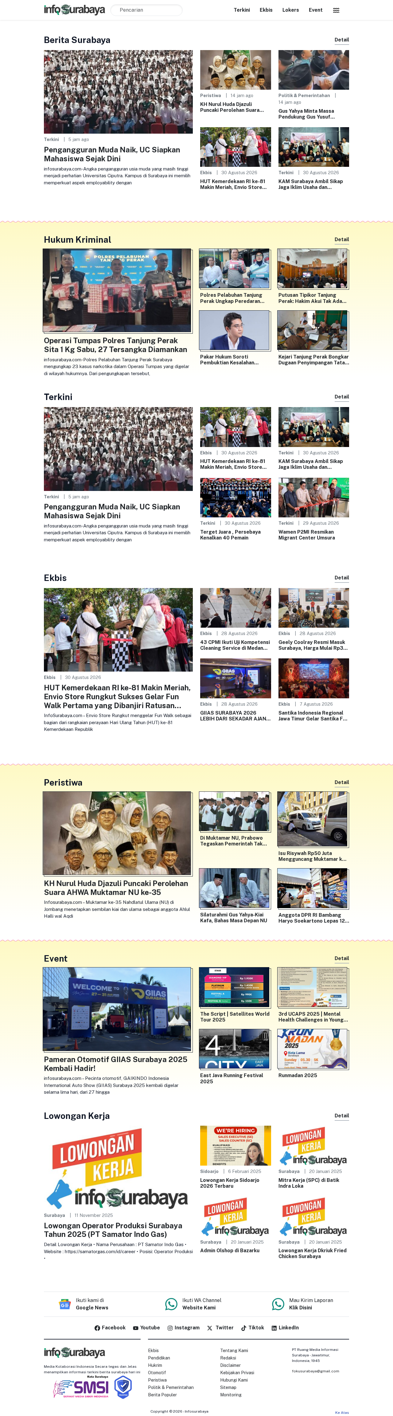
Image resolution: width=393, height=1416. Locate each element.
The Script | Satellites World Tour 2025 (235, 1017)
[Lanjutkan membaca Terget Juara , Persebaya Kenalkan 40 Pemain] (235, 497)
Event (316, 10)
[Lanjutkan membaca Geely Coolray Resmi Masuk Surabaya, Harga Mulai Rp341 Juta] (313, 607)
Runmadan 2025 (297, 1075)
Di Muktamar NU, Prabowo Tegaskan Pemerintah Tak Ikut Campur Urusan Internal (233, 841)
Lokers (290, 10)
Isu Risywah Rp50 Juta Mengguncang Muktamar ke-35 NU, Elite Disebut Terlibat (313, 856)
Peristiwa (210, 95)
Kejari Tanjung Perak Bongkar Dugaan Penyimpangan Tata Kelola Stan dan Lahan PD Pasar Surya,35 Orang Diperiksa (313, 360)
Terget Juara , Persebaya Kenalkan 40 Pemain (230, 535)
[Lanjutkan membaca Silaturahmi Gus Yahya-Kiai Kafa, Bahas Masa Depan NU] (235, 889)
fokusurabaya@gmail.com (315, 1371)
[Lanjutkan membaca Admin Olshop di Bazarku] (235, 1216)
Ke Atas (342, 1412)
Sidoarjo (209, 1171)
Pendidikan (159, 1357)
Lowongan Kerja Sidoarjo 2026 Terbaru (229, 1183)
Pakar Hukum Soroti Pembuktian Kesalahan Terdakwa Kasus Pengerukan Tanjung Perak (235, 360)
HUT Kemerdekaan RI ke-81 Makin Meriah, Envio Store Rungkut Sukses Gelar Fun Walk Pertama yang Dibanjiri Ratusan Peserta (233, 184)
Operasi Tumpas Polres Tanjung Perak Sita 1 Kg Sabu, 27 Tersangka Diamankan (115, 345)
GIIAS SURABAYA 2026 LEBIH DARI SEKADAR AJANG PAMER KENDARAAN (235, 716)
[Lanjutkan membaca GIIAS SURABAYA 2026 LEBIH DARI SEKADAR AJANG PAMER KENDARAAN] (235, 678)
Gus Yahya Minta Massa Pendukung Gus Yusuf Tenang (306, 114)
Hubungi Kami (234, 1380)
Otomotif (157, 1372)
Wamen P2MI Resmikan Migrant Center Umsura (306, 535)
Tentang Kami (234, 1350)
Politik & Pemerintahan (304, 95)
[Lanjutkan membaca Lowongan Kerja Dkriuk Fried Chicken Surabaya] (313, 1216)
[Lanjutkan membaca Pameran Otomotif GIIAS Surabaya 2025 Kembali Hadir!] (118, 1010)
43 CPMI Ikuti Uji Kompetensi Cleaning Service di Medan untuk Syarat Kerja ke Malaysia (235, 645)
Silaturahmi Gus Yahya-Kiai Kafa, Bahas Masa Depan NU (233, 918)
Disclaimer (230, 1365)
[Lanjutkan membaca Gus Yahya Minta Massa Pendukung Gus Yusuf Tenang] (313, 70)
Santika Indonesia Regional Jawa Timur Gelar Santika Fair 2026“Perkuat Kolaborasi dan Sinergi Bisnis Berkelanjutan (313, 716)
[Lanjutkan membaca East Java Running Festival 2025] (235, 1050)
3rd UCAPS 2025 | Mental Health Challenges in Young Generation (311, 1017)
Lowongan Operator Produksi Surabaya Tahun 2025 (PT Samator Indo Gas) (113, 1230)
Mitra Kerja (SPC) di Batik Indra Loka (308, 1183)
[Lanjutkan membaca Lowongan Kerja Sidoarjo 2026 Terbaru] (235, 1145)
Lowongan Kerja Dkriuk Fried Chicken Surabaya (312, 1253)
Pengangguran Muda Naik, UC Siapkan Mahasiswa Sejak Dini (112, 154)
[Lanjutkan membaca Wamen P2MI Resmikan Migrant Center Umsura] (313, 497)
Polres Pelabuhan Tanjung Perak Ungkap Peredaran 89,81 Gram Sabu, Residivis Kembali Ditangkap (232, 298)
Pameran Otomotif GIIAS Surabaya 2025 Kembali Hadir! (115, 1064)
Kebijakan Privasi (237, 1372)
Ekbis (266, 10)
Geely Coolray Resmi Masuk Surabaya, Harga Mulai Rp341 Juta (313, 645)
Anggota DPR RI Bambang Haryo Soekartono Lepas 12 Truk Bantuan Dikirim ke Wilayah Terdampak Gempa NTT (311, 918)
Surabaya (54, 1215)
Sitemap (228, 1387)
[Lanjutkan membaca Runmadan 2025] (313, 1050)
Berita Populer (162, 1394)
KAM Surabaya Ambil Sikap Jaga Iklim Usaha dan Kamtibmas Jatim (310, 184)
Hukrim (155, 1365)
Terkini (242, 10)
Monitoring (231, 1394)
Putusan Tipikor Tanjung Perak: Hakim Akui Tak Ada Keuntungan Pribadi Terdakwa (310, 298)
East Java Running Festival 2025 (231, 1078)
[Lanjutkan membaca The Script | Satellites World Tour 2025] (235, 988)
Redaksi (228, 1357)
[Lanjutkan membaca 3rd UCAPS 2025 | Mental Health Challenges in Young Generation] (313, 988)
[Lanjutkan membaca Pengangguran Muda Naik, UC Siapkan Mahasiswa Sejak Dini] (118, 91)
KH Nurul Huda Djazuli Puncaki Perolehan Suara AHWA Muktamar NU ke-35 (232, 107)
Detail (342, 40)
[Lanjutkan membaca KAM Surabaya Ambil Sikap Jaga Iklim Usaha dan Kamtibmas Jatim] (313, 147)
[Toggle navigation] (336, 10)
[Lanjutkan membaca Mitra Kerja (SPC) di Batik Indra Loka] (313, 1145)
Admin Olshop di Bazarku (229, 1250)
